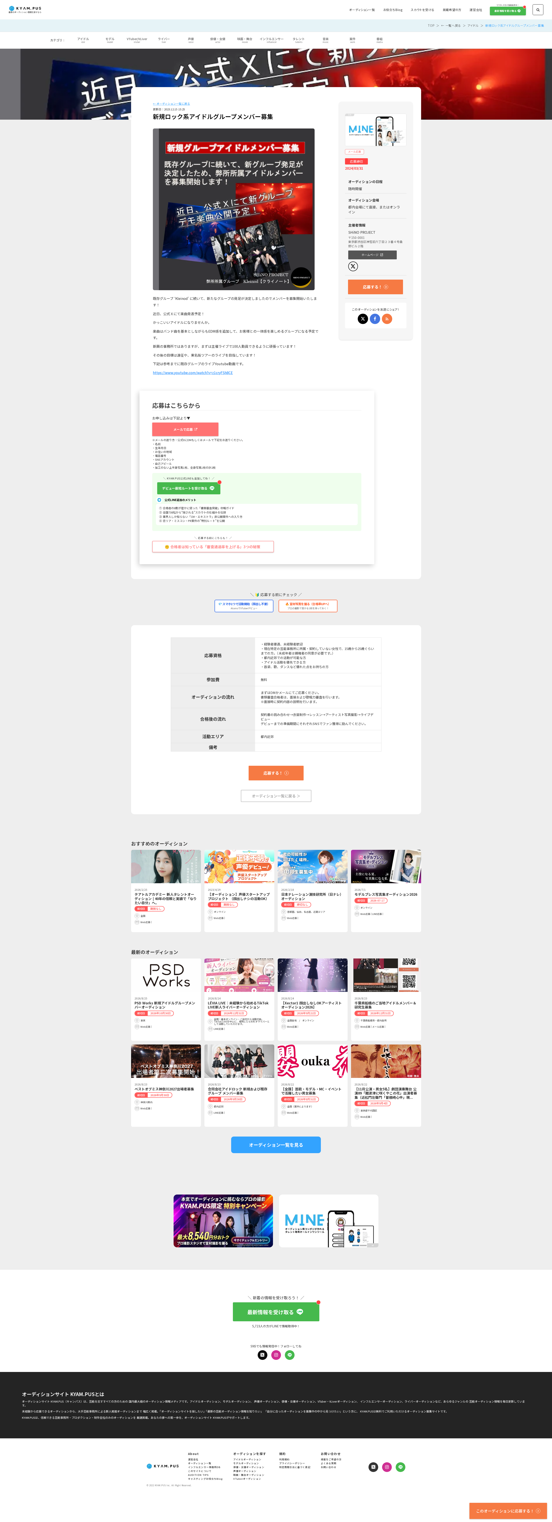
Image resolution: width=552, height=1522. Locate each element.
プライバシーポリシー (292, 1463)
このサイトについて (200, 1471)
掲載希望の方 (452, 10)
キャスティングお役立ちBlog (205, 1479)
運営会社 (476, 10)
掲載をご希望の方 (331, 1459)
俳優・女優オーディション (248, 1467)
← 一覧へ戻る (451, 25)
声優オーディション (245, 1471)
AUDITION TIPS (198, 1475)
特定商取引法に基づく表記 (294, 1467)
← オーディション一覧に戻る (171, 104)
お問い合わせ (329, 1467)
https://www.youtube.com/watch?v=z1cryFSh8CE (193, 372)
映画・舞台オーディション (248, 1475)
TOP (431, 25)
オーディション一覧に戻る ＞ (276, 796)
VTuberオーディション (247, 1479)
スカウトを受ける (422, 10)
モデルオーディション (246, 1463)
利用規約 (284, 1459)
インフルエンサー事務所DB (204, 1467)
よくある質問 (329, 1463)
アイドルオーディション (247, 1459)
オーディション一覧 (362, 10)
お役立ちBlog (393, 10)
